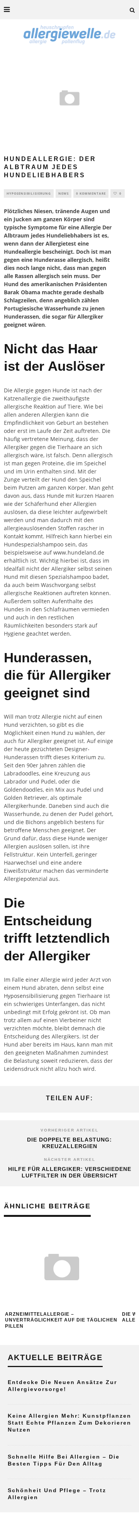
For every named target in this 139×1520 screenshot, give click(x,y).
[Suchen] (132, 9)
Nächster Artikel (69, 1159)
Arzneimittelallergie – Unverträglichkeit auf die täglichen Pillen (61, 1320)
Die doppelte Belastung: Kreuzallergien (69, 1143)
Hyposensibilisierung (29, 193)
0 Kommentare (91, 193)
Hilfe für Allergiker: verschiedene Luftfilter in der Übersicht (69, 1172)
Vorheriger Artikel (69, 1130)
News (63, 193)
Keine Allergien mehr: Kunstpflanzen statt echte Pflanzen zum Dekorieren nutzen (69, 1423)
